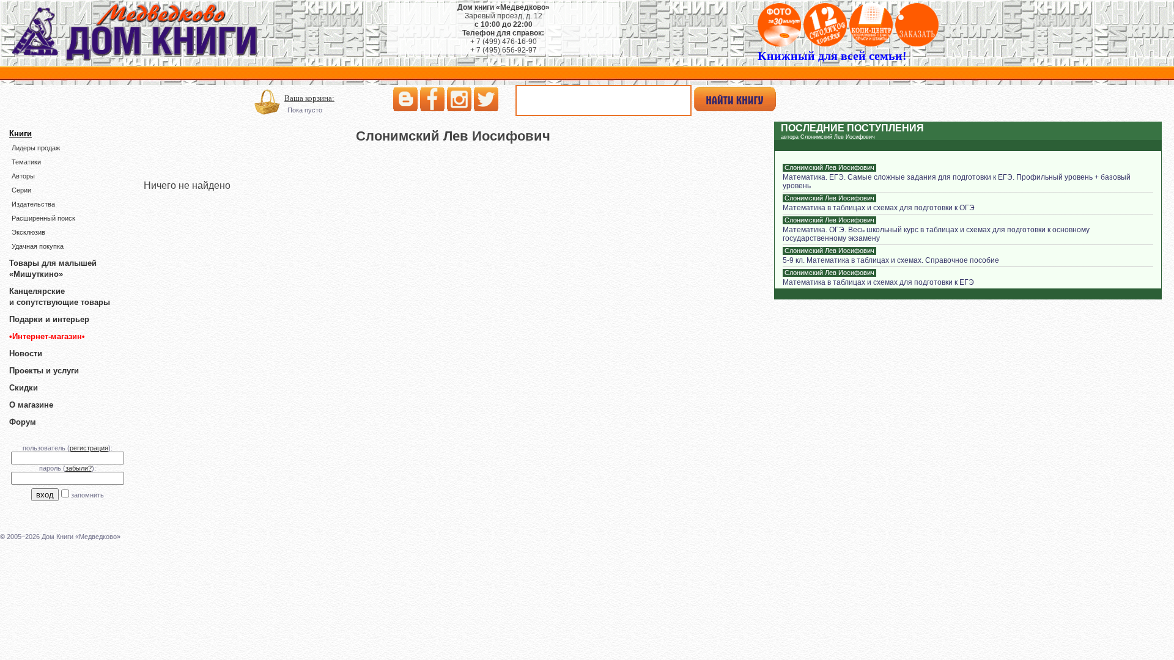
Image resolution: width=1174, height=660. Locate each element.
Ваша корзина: (309, 98)
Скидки (23, 387)
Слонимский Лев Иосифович (829, 167)
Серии (21, 190)
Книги (20, 133)
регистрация (89, 448)
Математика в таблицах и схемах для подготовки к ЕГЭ (878, 282)
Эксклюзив (28, 232)
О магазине (31, 404)
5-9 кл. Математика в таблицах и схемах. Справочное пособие (891, 260)
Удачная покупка (38, 246)
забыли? (78, 468)
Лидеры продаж (36, 148)
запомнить (87, 495)
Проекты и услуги (44, 370)
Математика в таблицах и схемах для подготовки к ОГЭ (879, 208)
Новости (25, 353)
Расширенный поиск (43, 218)
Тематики (26, 162)
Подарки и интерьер (49, 319)
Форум (22, 422)
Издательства (33, 204)
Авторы (23, 176)
